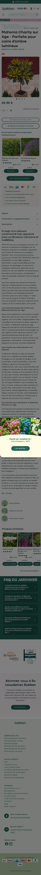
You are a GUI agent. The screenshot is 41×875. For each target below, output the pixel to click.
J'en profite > (20, 448)
